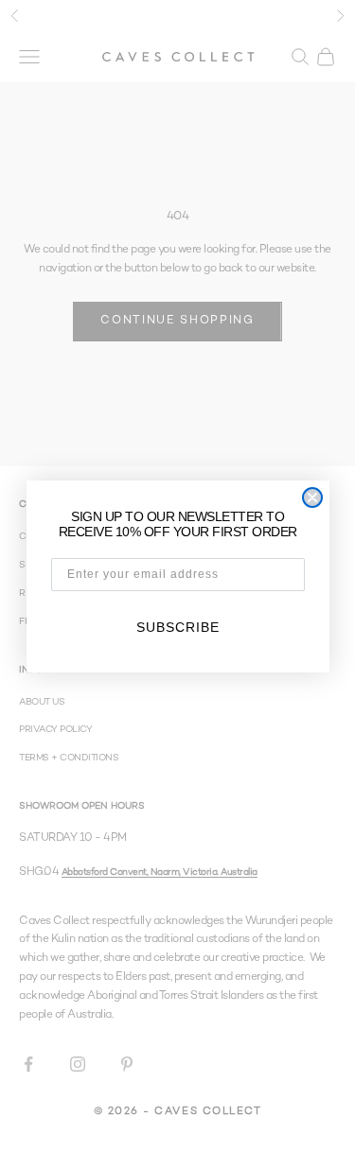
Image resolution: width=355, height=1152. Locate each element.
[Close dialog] (312, 497)
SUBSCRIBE (178, 627)
